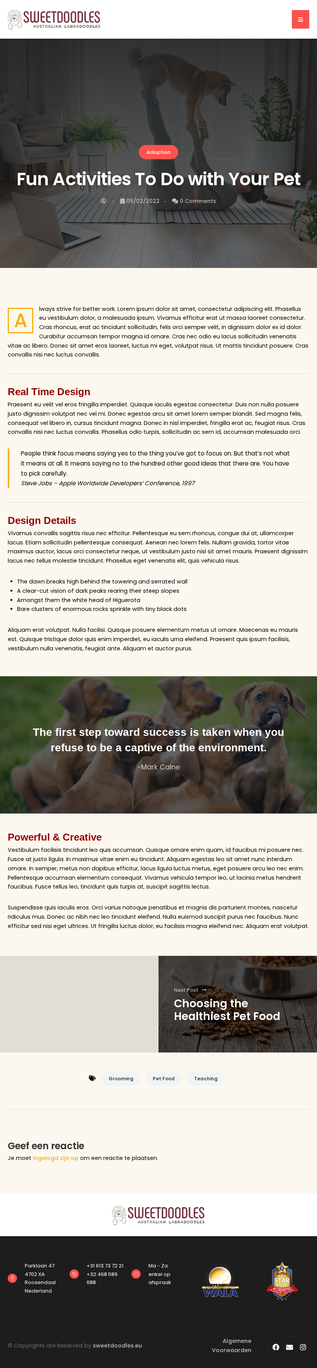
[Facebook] (276, 1347)
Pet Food (164, 1078)
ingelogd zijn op (55, 1158)
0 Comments (198, 201)
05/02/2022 (143, 201)
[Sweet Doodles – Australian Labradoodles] (54, 19)
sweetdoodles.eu (117, 1345)
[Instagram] (303, 1347)
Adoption (158, 152)
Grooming (121, 1078)
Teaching (206, 1078)
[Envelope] (290, 1347)
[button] (300, 19)
